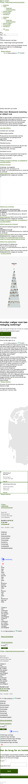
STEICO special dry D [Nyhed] (9, 224)
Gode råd (9, 8)
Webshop (6, 5)
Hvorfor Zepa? (7, 11)
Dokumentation (11, 9)
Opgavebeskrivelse (5, 766)
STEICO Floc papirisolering (8, 242)
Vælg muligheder (5, 173)
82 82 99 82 (3, 688)
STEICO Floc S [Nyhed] (7, 206)
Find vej (5, 481)
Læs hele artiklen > (5, 128)
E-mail (3, 645)
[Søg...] (1, 38)
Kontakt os (6, 14)
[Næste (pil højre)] (2, 783)
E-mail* (2, 761)
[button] (7, 642)
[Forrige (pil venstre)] (0, 783)
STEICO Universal (5, 164)
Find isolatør (6, 13)
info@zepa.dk (5, 524)
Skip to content (4, 1)
